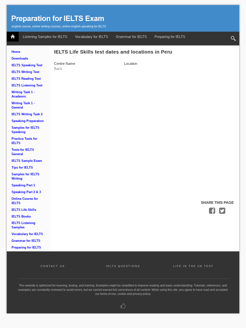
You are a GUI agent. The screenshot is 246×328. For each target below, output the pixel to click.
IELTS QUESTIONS (123, 266)
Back (58, 69)
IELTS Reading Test (26, 78)
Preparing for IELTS (169, 37)
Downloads (20, 58)
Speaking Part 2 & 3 (26, 192)
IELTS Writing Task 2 (27, 114)
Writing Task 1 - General (23, 105)
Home (16, 52)
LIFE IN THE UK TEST (193, 266)
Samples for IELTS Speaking (25, 130)
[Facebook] (212, 212)
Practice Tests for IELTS (24, 141)
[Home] (13, 37)
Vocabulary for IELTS (91, 37)
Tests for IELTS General (23, 152)
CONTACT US (53, 266)
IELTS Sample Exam (27, 161)
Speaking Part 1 (23, 185)
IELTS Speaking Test (27, 65)
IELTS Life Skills (24, 210)
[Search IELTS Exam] (233, 38)
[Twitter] (222, 212)
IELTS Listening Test (27, 85)
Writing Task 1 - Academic (23, 94)
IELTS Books (21, 216)
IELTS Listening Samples (23, 225)
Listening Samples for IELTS (45, 37)
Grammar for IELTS (131, 37)
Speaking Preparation (28, 121)
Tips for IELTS (22, 167)
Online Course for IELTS (25, 201)
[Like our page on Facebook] (123, 307)
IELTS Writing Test (25, 72)
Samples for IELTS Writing (25, 176)
